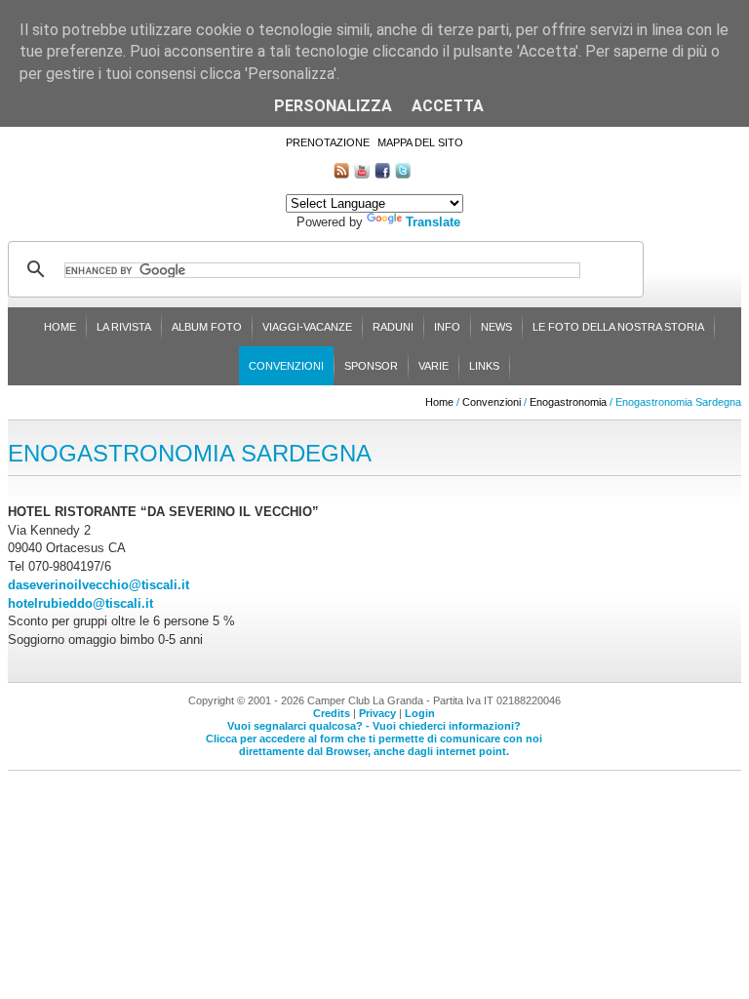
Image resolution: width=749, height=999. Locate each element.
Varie (433, 366)
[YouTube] (362, 174)
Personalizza (333, 106)
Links (484, 366)
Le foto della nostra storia (618, 327)
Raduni (393, 327)
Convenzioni (286, 366)
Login (420, 713)
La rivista (124, 327)
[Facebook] (382, 174)
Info (447, 327)
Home (60, 327)
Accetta (448, 106)
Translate (433, 222)
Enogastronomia (568, 402)
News (496, 327)
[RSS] (341, 174)
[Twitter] (403, 174)
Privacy (377, 713)
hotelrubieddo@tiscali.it (80, 603)
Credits (331, 713)
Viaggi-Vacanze (307, 327)
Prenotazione (328, 142)
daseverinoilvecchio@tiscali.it (98, 585)
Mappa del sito (420, 142)
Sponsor (371, 366)
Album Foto (207, 327)
